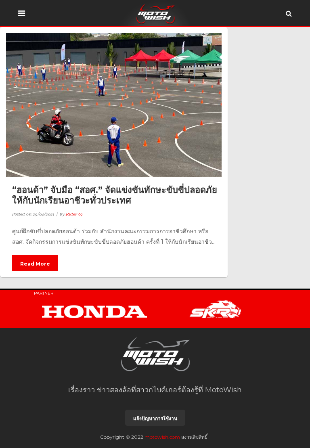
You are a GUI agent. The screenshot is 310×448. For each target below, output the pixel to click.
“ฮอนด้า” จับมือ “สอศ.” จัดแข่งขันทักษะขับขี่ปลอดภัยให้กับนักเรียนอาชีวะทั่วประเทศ (114, 195)
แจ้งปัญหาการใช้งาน (155, 418)
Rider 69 (74, 214)
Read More (35, 264)
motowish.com (162, 437)
